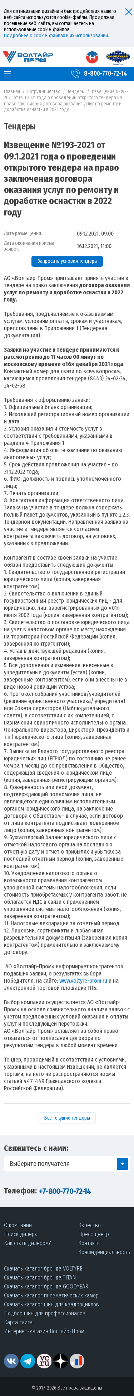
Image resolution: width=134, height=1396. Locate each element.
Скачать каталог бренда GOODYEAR (46, 1286)
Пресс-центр (93, 1234)
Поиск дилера (21, 1234)
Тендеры (76, 92)
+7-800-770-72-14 (65, 1191)
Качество (89, 1225)
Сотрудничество (43, 92)
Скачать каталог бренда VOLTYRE (43, 1268)
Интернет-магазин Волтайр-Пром (44, 1331)
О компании (18, 1225)
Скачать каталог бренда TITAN (40, 1277)
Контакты (89, 1243)
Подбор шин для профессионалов (44, 1313)
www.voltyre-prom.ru (83, 980)
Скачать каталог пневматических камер (51, 1295)
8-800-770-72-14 (105, 73)
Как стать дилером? (27, 1243)
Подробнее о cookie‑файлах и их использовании (56, 36)
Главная (12, 92)
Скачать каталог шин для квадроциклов (51, 1304)
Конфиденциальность (104, 1252)
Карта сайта (18, 1322)
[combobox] (67, 1164)
